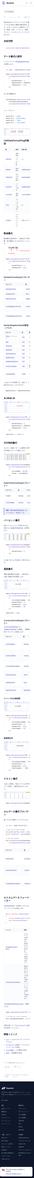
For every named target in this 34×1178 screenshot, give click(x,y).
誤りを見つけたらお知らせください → (20, 1075)
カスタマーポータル (24, 1141)
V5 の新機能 (22, 1114)
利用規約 (21, 1147)
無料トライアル (6, 1147)
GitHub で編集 (9, 1075)
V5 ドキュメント (24, 1111)
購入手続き (5, 1141)
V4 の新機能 (22, 1117)
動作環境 (21, 1130)
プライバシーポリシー (25, 1150)
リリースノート (6, 1120)
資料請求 (4, 1150)
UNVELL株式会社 (24, 1138)
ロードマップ (5, 1123)
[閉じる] (30, 1169)
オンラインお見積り (7, 1144)
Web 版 (4, 1114)
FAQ (20, 1123)
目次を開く (10, 11)
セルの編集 (10, 1050)
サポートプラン (6, 1156)
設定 (7, 1053)
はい (8, 1067)
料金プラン (5, 1138)
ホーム (5, 17)
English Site (22, 1144)
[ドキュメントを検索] (26, 3)
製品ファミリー (6, 1108)
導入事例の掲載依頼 (7, 1153)
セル (7, 1039)
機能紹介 (4, 1111)
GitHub (6, 1100)
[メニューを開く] (30, 3)
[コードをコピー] (27, 47)
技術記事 (21, 1120)
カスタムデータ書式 (13, 1045)
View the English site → (13, 1174)
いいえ (18, 1067)
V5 (28, 17)
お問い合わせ (5, 1159)
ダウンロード (5, 1117)
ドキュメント (12, 17)
